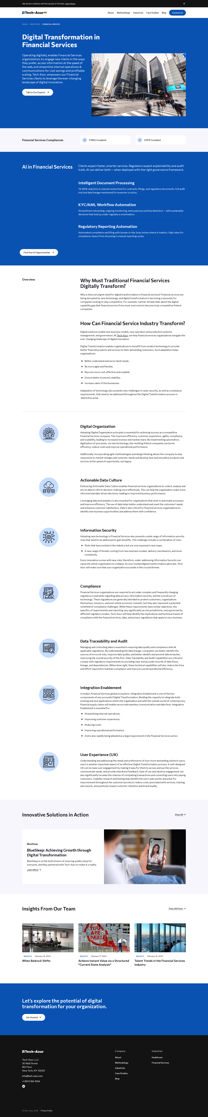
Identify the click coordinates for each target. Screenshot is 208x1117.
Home (24, 24)
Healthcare (157, 1057)
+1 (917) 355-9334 (31, 1081)
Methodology (123, 12)
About (111, 12)
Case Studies (152, 12)
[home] (33, 13)
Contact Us (177, 12)
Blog (164, 12)
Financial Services (160, 1062)
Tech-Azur (122, 335)
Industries (138, 12)
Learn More (70, 3)
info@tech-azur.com (32, 1076)
